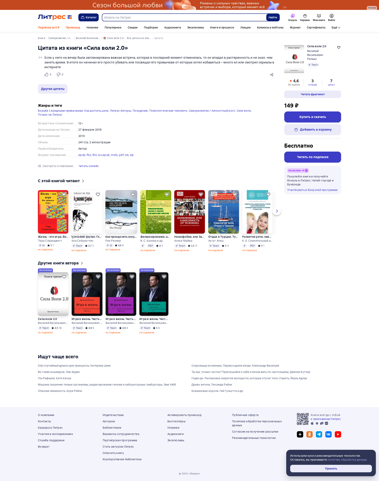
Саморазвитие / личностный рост (212, 110)
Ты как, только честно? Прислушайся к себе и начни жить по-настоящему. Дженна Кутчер (250, 372)
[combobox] (184, 17)
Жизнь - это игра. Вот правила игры (53, 237)
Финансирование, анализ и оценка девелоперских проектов (155, 237)
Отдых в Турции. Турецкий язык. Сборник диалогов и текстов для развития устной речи (223, 237)
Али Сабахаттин (82, 240)
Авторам (109, 421)
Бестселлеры (176, 421)
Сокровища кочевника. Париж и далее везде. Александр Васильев (235, 365)
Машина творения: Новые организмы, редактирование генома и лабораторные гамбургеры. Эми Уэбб (107, 384)
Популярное (113, 27)
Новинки (92, 27)
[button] (53, 89)
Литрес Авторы (120, 110)
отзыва (312, 84)
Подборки (151, 27)
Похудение (140, 110)
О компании (46, 415)
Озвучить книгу (113, 453)
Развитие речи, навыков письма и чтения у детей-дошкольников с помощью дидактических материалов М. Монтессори (257, 237)
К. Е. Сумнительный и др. (257, 240)
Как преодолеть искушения (121, 237)
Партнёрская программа (120, 440)
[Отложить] (64, 194)
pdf (121, 155)
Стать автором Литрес (118, 446)
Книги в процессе (222, 27)
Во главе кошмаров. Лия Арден (59, 372)
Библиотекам (112, 427)
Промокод (73, 27)
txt (127, 155)
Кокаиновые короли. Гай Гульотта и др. (217, 391)
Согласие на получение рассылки (255, 431)
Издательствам (113, 415)
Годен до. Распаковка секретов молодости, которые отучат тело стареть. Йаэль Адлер (249, 378)
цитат (331, 84)
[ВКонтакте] (328, 434)
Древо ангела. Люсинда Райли (211, 384)
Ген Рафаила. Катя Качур (54, 378)
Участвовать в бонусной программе (312, 190)
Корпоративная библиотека (122, 459)
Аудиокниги (172, 27)
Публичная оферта (245, 415)
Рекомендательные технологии (254, 438)
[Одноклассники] (309, 434)
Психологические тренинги (168, 110)
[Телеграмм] (319, 434)
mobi (114, 155)
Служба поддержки (51, 440)
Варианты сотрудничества (121, 434)
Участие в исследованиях (55, 434)
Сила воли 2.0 (47, 319)
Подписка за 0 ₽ (48, 27)
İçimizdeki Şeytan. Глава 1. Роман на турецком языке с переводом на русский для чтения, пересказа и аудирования (86, 237)
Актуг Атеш (216, 240)
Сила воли (244, 110)
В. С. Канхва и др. (151, 240)
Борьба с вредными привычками (60, 110)
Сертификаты (316, 27)
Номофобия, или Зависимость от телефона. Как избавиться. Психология (189, 237)
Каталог (91, 17)
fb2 (89, 155)
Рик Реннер (113, 240)
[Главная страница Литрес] (55, 17)
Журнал (295, 27)
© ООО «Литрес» (189, 473)
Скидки (133, 27)
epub (81, 155)
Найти (273, 17)
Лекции (245, 27)
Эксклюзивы (195, 27)
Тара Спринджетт (50, 240)
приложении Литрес (327, 419)
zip (132, 155)
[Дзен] (300, 434)
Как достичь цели (96, 110)
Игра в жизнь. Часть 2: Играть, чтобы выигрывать (87, 319)
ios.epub (104, 155)
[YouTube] (338, 434)
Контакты (44, 421)
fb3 (94, 155)
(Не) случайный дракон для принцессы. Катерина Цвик (74, 365)
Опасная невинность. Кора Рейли (60, 391)
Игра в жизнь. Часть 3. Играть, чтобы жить (121, 319)
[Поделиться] (272, 74)
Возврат (44, 446)
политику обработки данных (347, 459)
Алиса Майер (183, 240)
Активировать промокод (184, 415)
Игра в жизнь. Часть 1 (153, 319)
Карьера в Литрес (50, 427)
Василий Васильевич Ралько (315, 55)
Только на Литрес (50, 114)
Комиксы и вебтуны (270, 27)
